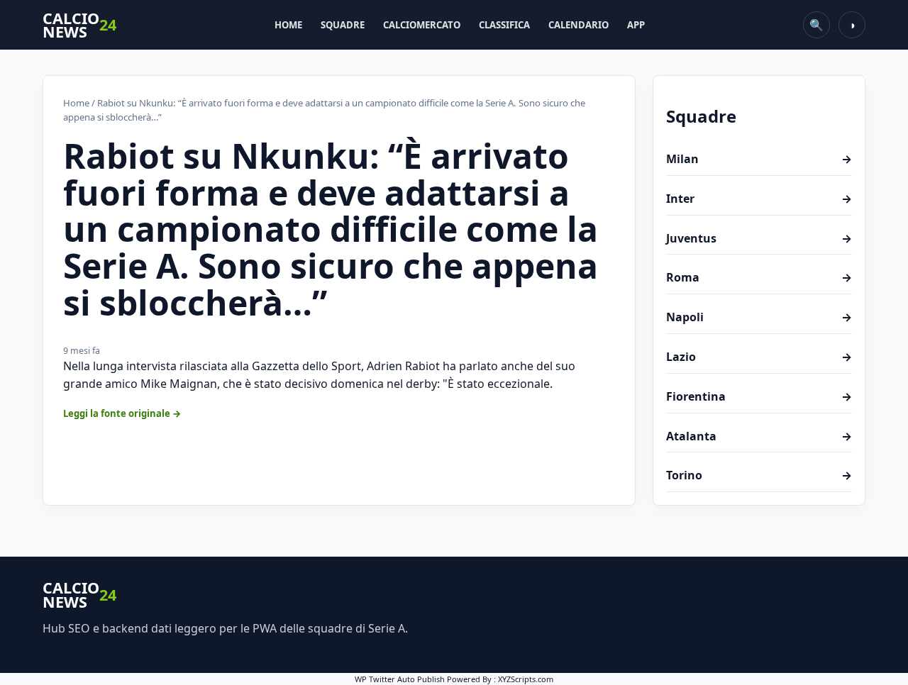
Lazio (759, 356)
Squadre (343, 24)
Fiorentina (759, 396)
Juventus (759, 238)
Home (288, 24)
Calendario (578, 24)
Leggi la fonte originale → (122, 413)
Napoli (759, 317)
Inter (759, 198)
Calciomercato (421, 24)
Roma (759, 277)
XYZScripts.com (525, 679)
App (636, 24)
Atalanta (759, 436)
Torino (759, 475)
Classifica (504, 24)
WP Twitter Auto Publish (400, 679)
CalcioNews (79, 25)
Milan (759, 159)
